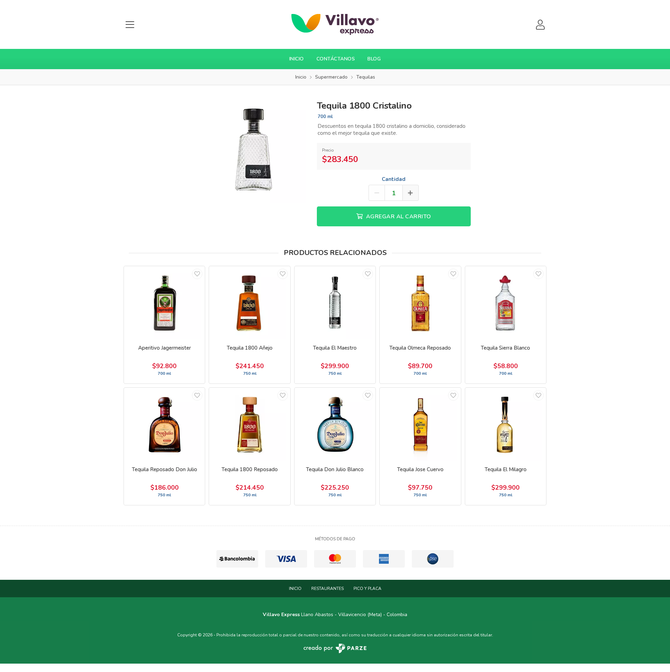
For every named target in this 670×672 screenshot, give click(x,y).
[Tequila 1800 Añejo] (249, 302)
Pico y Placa (367, 588)
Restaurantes (327, 588)
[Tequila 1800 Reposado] (249, 424)
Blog (374, 59)
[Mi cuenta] (540, 24)
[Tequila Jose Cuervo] (420, 424)
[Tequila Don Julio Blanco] (335, 424)
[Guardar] (197, 274)
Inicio (296, 59)
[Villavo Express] (335, 24)
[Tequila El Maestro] (335, 302)
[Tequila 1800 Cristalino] (252, 148)
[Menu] (130, 24)
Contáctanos (336, 59)
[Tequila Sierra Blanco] (505, 302)
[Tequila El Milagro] (505, 424)
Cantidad (393, 179)
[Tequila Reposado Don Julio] (164, 424)
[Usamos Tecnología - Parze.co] (335, 648)
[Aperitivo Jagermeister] (164, 302)
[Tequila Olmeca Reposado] (420, 302)
